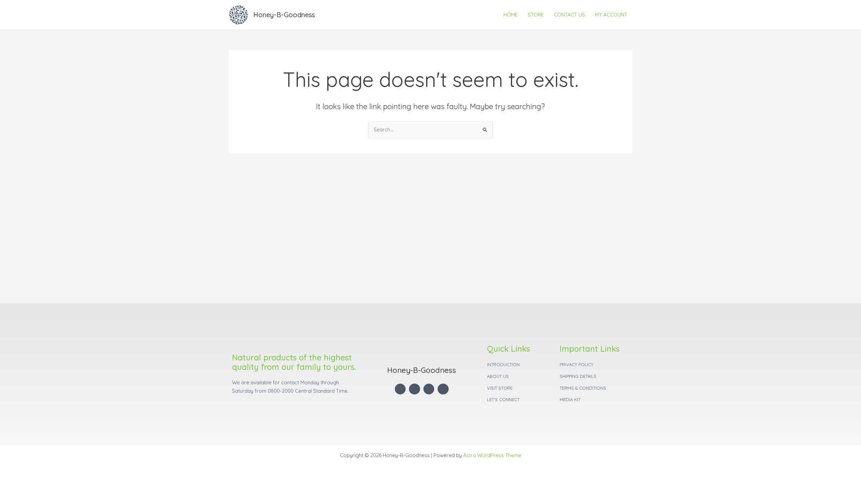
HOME (510, 14)
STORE (536, 14)
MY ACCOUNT (611, 14)
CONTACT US (569, 14)
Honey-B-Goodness (284, 14)
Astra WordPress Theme (492, 455)
